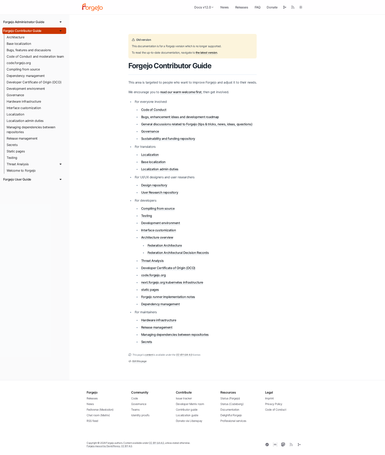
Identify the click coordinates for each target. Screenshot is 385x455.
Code (134, 398)
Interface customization (24, 108)
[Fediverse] (283, 445)
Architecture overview (157, 237)
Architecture (15, 37)
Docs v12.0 (202, 7)
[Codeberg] (299, 445)
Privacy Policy (273, 404)
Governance (15, 95)
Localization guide (187, 415)
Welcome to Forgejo (21, 170)
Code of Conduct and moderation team (35, 56)
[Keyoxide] (267, 445)
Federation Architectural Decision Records (178, 253)
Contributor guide (187, 409)
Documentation (229, 409)
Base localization (19, 44)
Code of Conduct (153, 110)
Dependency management (26, 76)
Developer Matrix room (190, 404)
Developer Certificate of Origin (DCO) (34, 82)
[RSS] (291, 445)
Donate (272, 7)
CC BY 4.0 (126, 446)
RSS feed (92, 420)
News (224, 7)
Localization (15, 114)
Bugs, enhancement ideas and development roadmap (180, 117)
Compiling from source (23, 69)
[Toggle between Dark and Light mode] (301, 7)
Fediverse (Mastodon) (100, 409)
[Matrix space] (275, 445)
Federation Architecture (165, 245)
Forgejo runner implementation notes (168, 297)
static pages (150, 290)
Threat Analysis (18, 164)
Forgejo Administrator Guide (23, 22)
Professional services (233, 420)
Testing (12, 158)
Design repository (154, 185)
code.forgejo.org (19, 63)
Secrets (12, 145)
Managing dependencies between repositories (31, 129)
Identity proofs (140, 415)
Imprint (269, 398)
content (149, 354)
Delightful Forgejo (231, 415)
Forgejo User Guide (17, 179)
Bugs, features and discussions (29, 50)
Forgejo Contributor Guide (22, 31)
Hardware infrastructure (24, 101)
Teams (135, 409)
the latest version (206, 52)
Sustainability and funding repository (168, 139)
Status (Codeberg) (231, 404)
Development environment (26, 89)
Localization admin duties (25, 121)
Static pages (16, 151)
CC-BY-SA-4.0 (184, 354)
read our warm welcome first (181, 92)
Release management (22, 138)
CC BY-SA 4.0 (156, 442)
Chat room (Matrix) (98, 415)
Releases (241, 7)
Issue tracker (184, 398)
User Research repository (159, 192)
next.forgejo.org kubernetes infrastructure (172, 282)
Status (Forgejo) (230, 398)
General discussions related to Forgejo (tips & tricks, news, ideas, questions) (196, 124)
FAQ (257, 7)
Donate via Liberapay (189, 420)
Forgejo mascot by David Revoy (103, 446)
